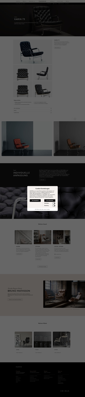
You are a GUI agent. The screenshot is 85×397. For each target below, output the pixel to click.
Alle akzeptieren (35, 200)
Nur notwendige (49, 200)
